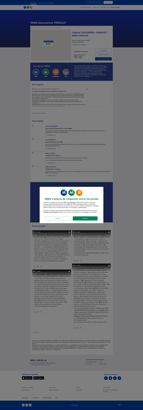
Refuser (58, 218)
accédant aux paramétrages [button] (50, 212)
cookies (86, 212)
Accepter (85, 218)
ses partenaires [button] (72, 202)
